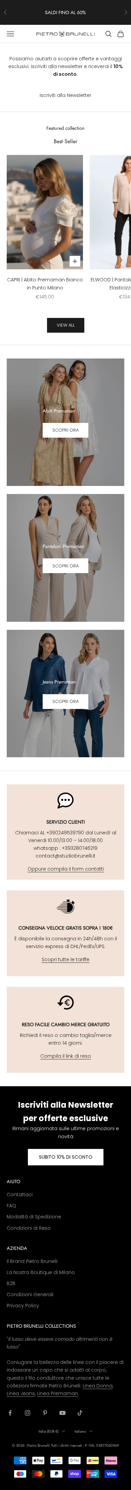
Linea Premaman (57, 1393)
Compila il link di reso (65, 1056)
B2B (11, 1283)
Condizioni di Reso (29, 1228)
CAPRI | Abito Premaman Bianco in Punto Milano (45, 283)
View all (66, 325)
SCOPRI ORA (65, 430)
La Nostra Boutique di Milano (41, 1272)
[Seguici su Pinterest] (45, 1413)
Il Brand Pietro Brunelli (32, 1261)
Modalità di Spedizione (34, 1216)
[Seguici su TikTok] (80, 1413)
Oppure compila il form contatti (66, 869)
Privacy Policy (23, 1305)
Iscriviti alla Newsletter (65, 95)
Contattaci (20, 1194)
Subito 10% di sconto (65, 1157)
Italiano (80, 1431)
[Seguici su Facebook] (10, 1413)
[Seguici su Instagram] (27, 1413)
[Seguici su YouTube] (62, 1413)
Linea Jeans (21, 1393)
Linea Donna (98, 1385)
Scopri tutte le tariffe (65, 959)
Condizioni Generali (30, 1294)
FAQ (11, 1205)
